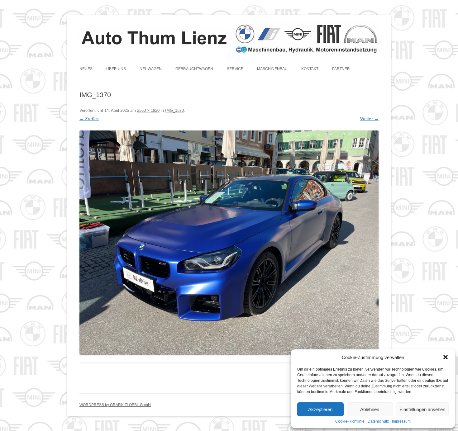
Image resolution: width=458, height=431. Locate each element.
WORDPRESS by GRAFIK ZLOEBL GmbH (115, 405)
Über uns (116, 69)
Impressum (401, 421)
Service (235, 69)
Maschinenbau (272, 69)
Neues (86, 69)
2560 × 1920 (148, 110)
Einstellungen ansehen (422, 409)
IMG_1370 (174, 110)
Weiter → (369, 118)
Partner (341, 69)
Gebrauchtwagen (194, 69)
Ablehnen (369, 409)
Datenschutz (378, 421)
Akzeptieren (320, 409)
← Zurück (89, 118)
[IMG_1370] (229, 242)
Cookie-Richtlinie (350, 421)
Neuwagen (151, 69)
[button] (445, 357)
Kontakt (309, 69)
